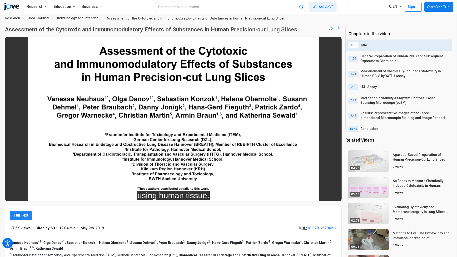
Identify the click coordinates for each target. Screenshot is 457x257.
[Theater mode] (334, 194)
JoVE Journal (38, 18)
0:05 (353, 45)
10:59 (353, 129)
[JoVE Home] (11, 6)
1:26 (353, 58)
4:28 (353, 73)
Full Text (21, 215)
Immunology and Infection (78, 18)
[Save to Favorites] (340, 28)
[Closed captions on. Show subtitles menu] (323, 194)
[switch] (286, 194)
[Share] (331, 28)
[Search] (301, 7)
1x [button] (313, 194)
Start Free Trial (438, 7)
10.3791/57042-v (322, 228)
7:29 (353, 100)
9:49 (353, 115)
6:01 (353, 87)
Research (12, 18)
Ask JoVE (326, 7)
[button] (334, 44)
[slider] (298, 194)
